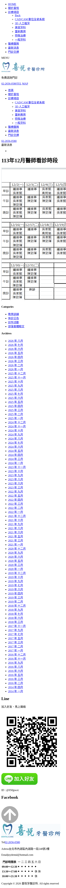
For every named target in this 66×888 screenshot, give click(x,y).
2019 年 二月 (15, 601)
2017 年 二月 (15, 646)
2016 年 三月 (15, 679)
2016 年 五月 (15, 675)
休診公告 (13, 318)
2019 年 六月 (15, 589)
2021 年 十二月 (17, 516)
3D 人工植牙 (22, 23)
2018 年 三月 (15, 622)
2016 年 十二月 (17, 654)
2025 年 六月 (15, 397)
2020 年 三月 (15, 565)
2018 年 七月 (15, 613)
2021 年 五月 (15, 536)
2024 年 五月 (15, 450)
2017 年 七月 (15, 634)
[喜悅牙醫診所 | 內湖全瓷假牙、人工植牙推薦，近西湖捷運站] (23, 71)
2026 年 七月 (15, 344)
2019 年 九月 (15, 581)
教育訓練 (13, 314)
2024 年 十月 (15, 430)
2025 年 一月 (15, 418)
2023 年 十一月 (17, 467)
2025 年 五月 (15, 402)
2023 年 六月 (15, 483)
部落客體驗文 (16, 326)
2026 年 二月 (15, 365)
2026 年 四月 (15, 357)
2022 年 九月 (15, 491)
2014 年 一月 (15, 691)
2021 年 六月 (15, 532)
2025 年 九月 (15, 385)
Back (17, 15)
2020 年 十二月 (17, 548)
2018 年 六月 (15, 618)
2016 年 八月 (15, 666)
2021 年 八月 (15, 528)
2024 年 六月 (15, 446)
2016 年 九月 (15, 662)
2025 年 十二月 (17, 373)
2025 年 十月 (15, 381)
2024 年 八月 (15, 438)
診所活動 (13, 322)
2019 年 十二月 (17, 573)
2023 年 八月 (15, 479)
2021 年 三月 (15, 540)
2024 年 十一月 (17, 426)
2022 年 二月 (15, 507)
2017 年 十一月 (17, 626)
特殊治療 (20, 35)
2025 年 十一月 (17, 377)
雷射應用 (20, 31)
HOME (12, 4)
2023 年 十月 (15, 471)
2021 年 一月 (15, 544)
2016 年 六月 (15, 670)
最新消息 (13, 47)
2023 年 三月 (15, 487)
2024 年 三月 (15, 459)
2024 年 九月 (15, 434)
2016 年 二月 (15, 683)
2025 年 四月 (15, 406)
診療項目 (13, 12)
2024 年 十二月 (17, 422)
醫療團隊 (13, 43)
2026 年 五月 (15, 353)
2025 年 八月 (15, 389)
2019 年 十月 (15, 577)
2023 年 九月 (15, 475)
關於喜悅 (13, 8)
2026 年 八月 (15, 340)
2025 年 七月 (15, 393)
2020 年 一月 (15, 569)
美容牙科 (20, 27)
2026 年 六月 (15, 349)
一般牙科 (20, 39)
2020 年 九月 (15, 552)
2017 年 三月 (15, 642)
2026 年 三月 (15, 361)
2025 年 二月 (15, 414)
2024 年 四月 (15, 455)
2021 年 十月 (15, 520)
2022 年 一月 (15, 512)
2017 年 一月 (15, 650)
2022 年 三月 (15, 503)
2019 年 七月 (15, 585)
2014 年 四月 (15, 687)
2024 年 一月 (15, 463)
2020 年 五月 (15, 560)
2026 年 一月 (15, 369)
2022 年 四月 (15, 499)
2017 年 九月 (15, 630)
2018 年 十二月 (17, 605)
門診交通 (13, 51)
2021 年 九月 (15, 524)
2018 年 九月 (15, 609)
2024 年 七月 (15, 442)
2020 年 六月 (15, 556)
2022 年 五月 (15, 495)
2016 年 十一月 (17, 658)
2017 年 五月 (15, 638)
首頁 (11, 90)
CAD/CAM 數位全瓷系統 (30, 19)
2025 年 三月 (15, 410)
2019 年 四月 (15, 593)
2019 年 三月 (15, 597)
